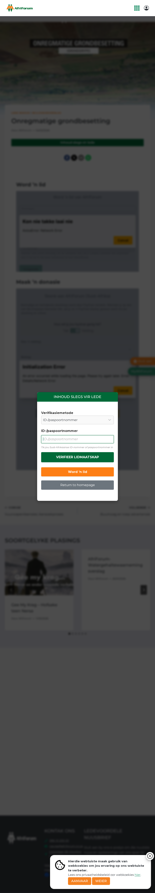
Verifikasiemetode (57, 413)
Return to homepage (77, 485)
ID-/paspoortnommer (59, 431)
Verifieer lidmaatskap (77, 457)
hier (137, 875)
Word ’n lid (77, 472)
